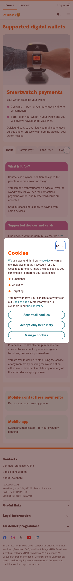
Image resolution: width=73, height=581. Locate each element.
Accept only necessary (36, 325)
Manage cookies (36, 335)
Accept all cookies (36, 315)
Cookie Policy (35, 306)
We (10, 260)
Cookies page (21, 302)
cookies (46, 260)
